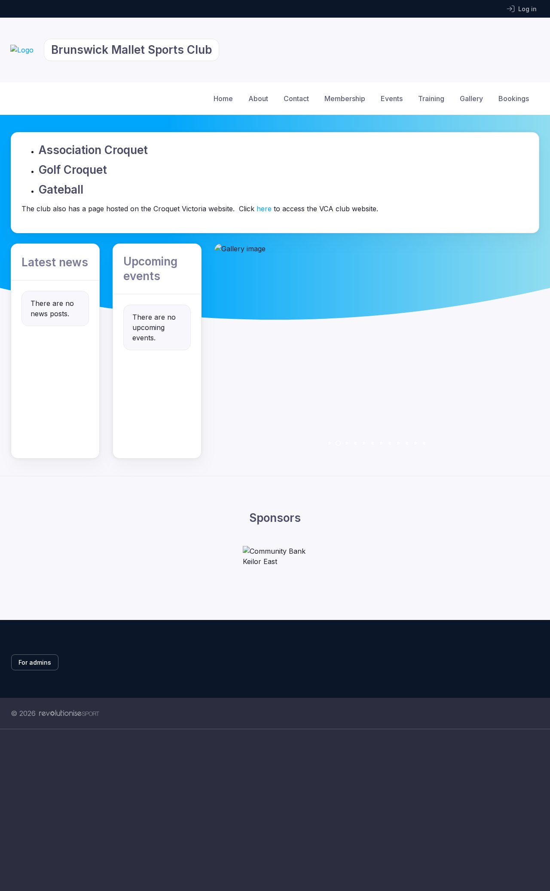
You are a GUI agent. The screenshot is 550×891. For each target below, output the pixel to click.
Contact (296, 98)
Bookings (513, 98)
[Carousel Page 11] (415, 443)
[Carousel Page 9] (398, 443)
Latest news (54, 262)
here (264, 208)
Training (431, 98)
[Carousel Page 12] (424, 443)
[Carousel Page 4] (355, 443)
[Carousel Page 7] (381, 443)
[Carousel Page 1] (329, 443)
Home (223, 98)
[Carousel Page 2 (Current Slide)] (338, 443)
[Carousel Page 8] (389, 443)
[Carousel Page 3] (346, 443)
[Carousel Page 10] (406, 443)
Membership (344, 98)
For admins (34, 662)
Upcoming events (150, 269)
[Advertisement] (268, 810)
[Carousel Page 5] (364, 443)
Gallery (471, 98)
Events (392, 98)
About (258, 98)
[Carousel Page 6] (372, 443)
